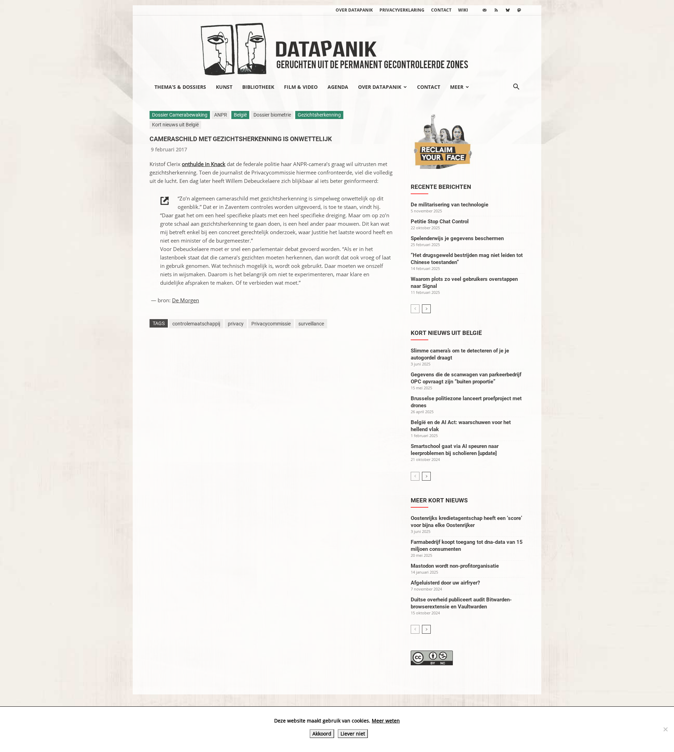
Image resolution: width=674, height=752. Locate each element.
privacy (236, 323)
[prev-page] (415, 308)
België (240, 115)
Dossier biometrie (272, 115)
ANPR (220, 115)
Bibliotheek (258, 87)
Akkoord (321, 733)
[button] (516, 87)
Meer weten (386, 720)
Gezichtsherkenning (319, 115)
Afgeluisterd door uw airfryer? (445, 583)
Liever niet (353, 733)
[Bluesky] (507, 10)
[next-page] (426, 308)
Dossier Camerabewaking (179, 115)
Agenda (338, 87)
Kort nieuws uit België (175, 124)
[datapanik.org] (337, 47)
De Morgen (185, 300)
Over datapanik (354, 10)
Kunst (224, 87)
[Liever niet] (665, 729)
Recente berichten (441, 186)
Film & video (301, 87)
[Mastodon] (519, 10)
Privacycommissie (271, 323)
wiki (463, 10)
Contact (441, 10)
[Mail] (484, 10)
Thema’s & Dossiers (180, 87)
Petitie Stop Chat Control (440, 221)
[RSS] (496, 10)
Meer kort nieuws (439, 500)
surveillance (311, 323)
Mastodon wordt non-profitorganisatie (455, 566)
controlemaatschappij (196, 323)
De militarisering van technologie (449, 205)
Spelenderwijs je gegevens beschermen (457, 238)
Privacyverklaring (401, 10)
